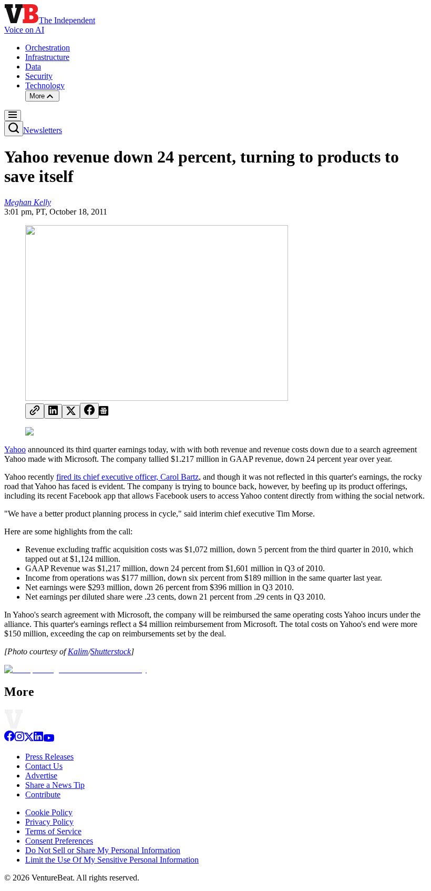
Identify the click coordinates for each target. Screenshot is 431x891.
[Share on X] (71, 412)
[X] (29, 738)
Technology (45, 85)
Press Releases (49, 756)
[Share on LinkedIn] (53, 411)
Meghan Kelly (27, 202)
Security (39, 76)
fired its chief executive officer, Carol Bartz (127, 476)
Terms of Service (53, 831)
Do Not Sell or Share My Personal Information (102, 850)
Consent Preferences (59, 840)
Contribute (42, 794)
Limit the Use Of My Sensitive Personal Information (112, 859)
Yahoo (15, 449)
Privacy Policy (49, 821)
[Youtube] (48, 738)
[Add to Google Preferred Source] (103, 412)
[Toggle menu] (12, 115)
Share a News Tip (55, 785)
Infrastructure (47, 57)
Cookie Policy (49, 812)
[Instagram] (19, 738)
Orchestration (47, 47)
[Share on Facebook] (89, 411)
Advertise (41, 775)
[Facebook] (9, 738)
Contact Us (44, 766)
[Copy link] (34, 411)
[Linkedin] (38, 738)
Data (33, 66)
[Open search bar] (13, 128)
